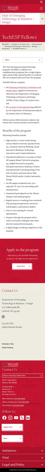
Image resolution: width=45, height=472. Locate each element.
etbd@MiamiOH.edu (12, 327)
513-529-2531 (23, 402)
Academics (6, 49)
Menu (7, 60)
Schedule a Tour (8, 344)
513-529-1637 (8, 323)
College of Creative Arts (21, 44)
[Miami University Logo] (10, 8)
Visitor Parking (7, 348)
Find (5, 457)
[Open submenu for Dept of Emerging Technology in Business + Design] (42, 19)
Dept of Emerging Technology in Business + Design (18, 19)
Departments (37, 44)
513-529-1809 (19, 399)
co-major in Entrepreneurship (21, 107)
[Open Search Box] (41, 2)
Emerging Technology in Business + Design (21, 46)
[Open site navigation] (41, 8)
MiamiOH (5, 44)
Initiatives (9, 450)
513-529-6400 (18, 405)
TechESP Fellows (19, 49)
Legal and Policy (13, 464)
